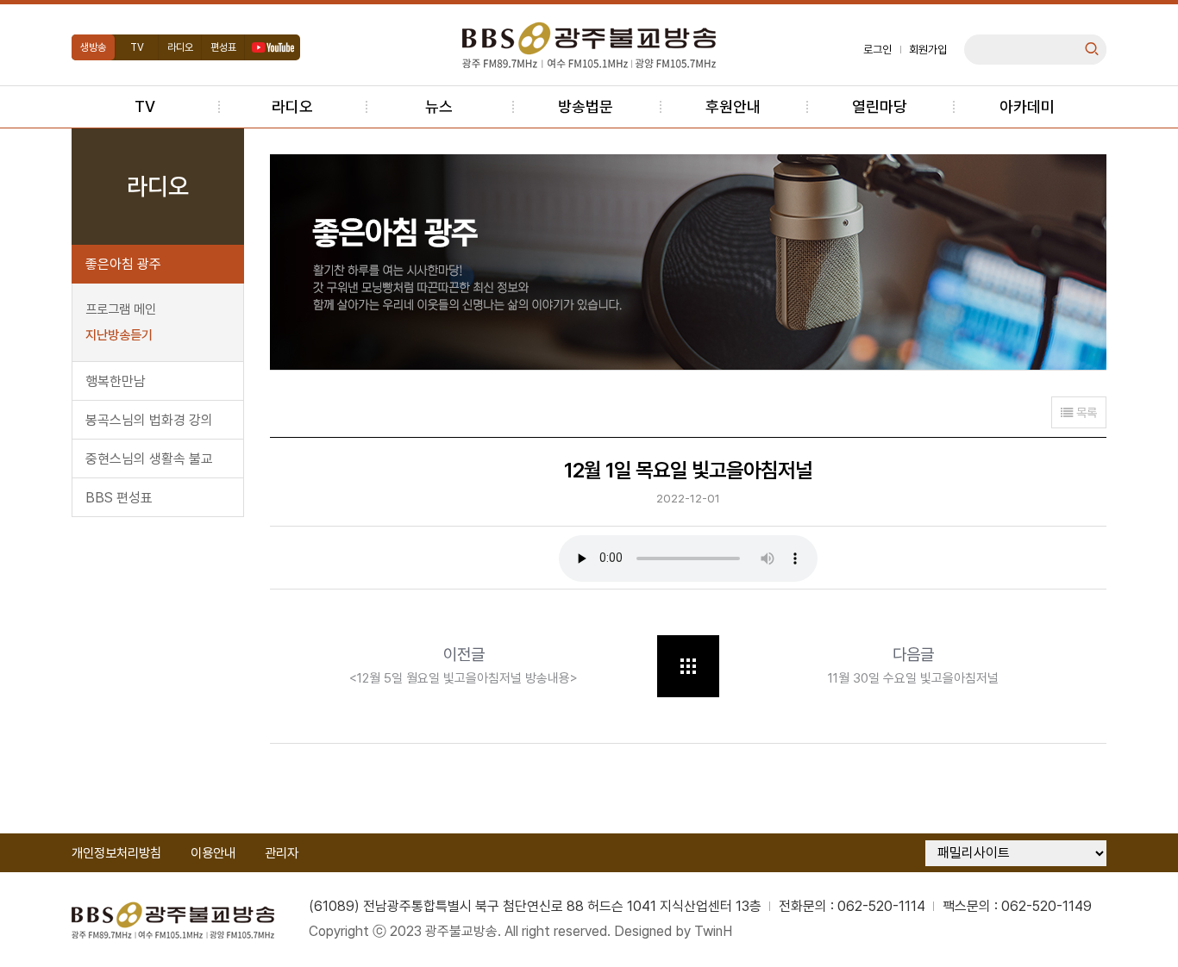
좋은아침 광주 (123, 264)
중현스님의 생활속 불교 (149, 459)
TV (137, 47)
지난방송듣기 (119, 335)
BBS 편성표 (119, 498)
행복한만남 (115, 381)
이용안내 (213, 853)
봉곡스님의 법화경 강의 (149, 420)
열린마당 (879, 106)
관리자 (281, 853)
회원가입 (928, 49)
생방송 (93, 47)
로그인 (877, 49)
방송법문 (585, 106)
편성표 (223, 47)
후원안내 (733, 106)
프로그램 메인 (120, 309)
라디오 (180, 47)
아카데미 (1027, 106)
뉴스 (439, 106)
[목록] (688, 666)
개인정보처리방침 (116, 853)
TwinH (713, 931)
